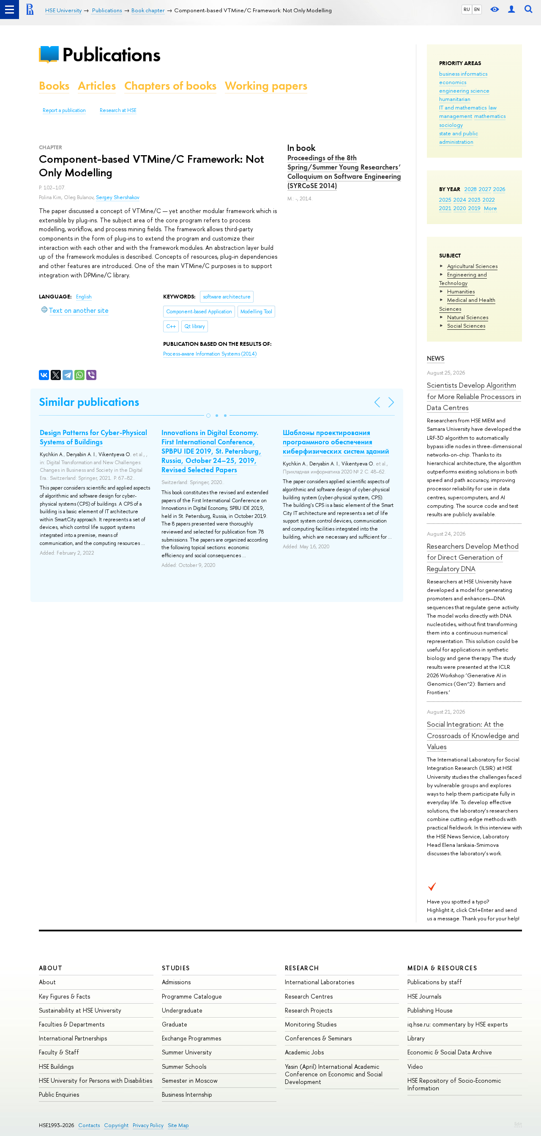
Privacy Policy (148, 1125)
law (493, 107)
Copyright (116, 1125)
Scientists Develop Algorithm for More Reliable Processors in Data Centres (474, 396)
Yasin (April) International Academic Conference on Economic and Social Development (334, 1074)
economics (452, 82)
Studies (176, 968)
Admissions (176, 982)
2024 (460, 199)
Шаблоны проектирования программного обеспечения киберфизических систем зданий (336, 442)
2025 (445, 199)
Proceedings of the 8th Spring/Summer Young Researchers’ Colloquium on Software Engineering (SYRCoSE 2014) (344, 171)
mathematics (489, 116)
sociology (451, 125)
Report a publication (64, 110)
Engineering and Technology (463, 279)
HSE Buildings (56, 1066)
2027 (485, 189)
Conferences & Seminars (318, 1038)
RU (467, 9)
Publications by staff (434, 982)
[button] (208, 415)
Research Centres (309, 996)
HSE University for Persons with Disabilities (95, 1080)
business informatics (463, 73)
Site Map (178, 1125)
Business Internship (187, 1094)
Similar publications (89, 401)
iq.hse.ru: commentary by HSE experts (457, 1024)
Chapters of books (170, 85)
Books (54, 85)
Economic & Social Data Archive (449, 1052)
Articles (97, 85)
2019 (474, 208)
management (455, 116)
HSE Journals (424, 996)
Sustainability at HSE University (80, 1010)
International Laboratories (319, 982)
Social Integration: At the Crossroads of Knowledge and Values (473, 735)
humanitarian (454, 99)
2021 (445, 208)
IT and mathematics (462, 107)
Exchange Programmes (191, 1038)
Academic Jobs (304, 1052)
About (51, 968)
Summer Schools (184, 1066)
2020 (460, 208)
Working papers (266, 85)
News (436, 358)
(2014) (210, 353)
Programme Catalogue (192, 996)
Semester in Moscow (190, 1080)
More (490, 208)
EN (477, 9)
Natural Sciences (467, 317)
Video (415, 1066)
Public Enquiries (59, 1094)
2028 (470, 189)
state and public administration (458, 137)
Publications (111, 54)
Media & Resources (442, 968)
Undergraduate (182, 1010)
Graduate (174, 1024)
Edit (518, 1124)
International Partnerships (73, 1038)
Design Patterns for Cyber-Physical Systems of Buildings (93, 437)
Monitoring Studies (310, 1024)
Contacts (89, 1125)
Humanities (461, 291)
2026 (499, 189)
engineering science (464, 90)
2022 (489, 199)
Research (302, 968)
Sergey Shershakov (117, 197)
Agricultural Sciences (472, 266)
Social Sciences (466, 325)
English (84, 296)
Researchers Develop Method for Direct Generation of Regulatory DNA (473, 557)
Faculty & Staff (59, 1052)
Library (416, 1038)
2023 (474, 199)
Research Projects (308, 1010)
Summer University (187, 1052)
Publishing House (430, 1010)
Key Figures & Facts (64, 996)
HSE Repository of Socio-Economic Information (454, 1084)
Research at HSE (118, 110)
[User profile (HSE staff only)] (511, 9)
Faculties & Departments (71, 1024)
